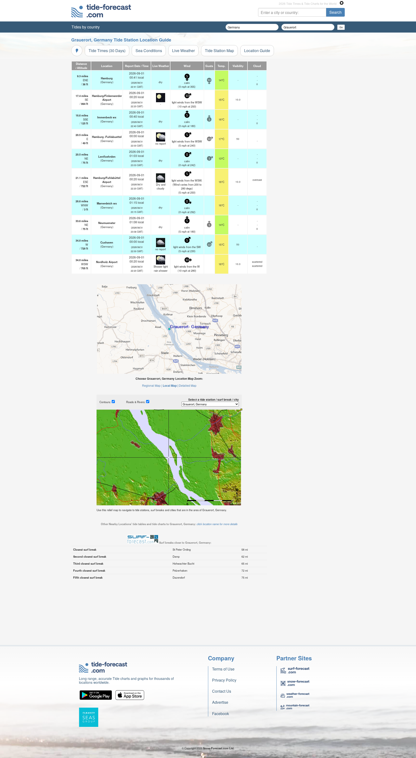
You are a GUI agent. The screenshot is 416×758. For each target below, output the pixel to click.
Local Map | (170, 385)
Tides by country (86, 27)
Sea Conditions (149, 50)
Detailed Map (187, 385)
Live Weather (183, 50)
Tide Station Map (219, 50)
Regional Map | (152, 385)
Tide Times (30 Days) (107, 50)
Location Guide (257, 50)
